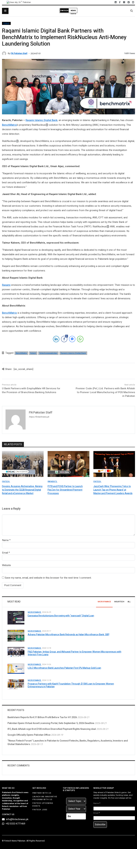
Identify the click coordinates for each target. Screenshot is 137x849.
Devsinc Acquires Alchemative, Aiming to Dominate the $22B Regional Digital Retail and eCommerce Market (22, 490)
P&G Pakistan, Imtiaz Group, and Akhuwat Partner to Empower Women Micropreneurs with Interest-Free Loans (74, 653)
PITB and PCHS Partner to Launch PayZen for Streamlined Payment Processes (65, 490)
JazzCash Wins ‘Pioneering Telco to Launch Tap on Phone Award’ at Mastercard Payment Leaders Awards (112, 490)
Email (5, 553)
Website (6, 565)
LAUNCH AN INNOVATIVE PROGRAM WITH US (44, 798)
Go (69, 816)
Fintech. (6, 481)
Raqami (6, 285)
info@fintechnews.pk (17, 819)
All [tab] (129, 601)
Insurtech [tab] (119, 601)
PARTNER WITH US (41, 793)
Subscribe (100, 824)
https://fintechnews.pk (39, 416)
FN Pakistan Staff (19, 53)
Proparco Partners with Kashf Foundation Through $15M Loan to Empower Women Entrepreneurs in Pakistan (71, 685)
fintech (33, 353)
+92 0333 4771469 (15, 823)
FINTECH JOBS (39, 809)
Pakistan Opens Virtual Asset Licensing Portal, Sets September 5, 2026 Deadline (51, 723)
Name (5, 540)
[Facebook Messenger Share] (72, 339)
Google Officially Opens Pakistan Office (29, 735)
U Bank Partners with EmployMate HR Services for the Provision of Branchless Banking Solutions (31, 390)
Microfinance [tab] (104, 601)
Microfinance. (34, 612)
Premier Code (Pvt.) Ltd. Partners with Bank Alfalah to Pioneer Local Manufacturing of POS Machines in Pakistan (105, 392)
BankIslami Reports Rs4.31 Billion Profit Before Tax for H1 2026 (42, 717)
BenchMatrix (9, 125)
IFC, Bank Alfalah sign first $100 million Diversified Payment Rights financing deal (52, 729)
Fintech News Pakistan (14, 840)
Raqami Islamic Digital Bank (41, 120)
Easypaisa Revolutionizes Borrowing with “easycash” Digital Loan (61, 615)
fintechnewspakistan (48, 353)
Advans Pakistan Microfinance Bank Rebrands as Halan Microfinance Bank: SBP (68, 634)
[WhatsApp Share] (80, 339)
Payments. (52, 481)
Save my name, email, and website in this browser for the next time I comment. (48, 578)
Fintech (6, 23)
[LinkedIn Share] (56, 339)
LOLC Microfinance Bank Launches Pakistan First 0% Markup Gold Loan (64, 668)
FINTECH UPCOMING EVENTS (42, 804)
